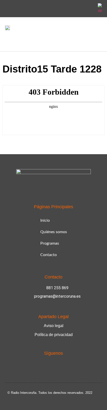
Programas (49, 243)
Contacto (48, 255)
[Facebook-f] (78, 9)
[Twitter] (90, 9)
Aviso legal (53, 326)
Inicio (45, 220)
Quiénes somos (53, 232)
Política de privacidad (54, 335)
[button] (8, 40)
